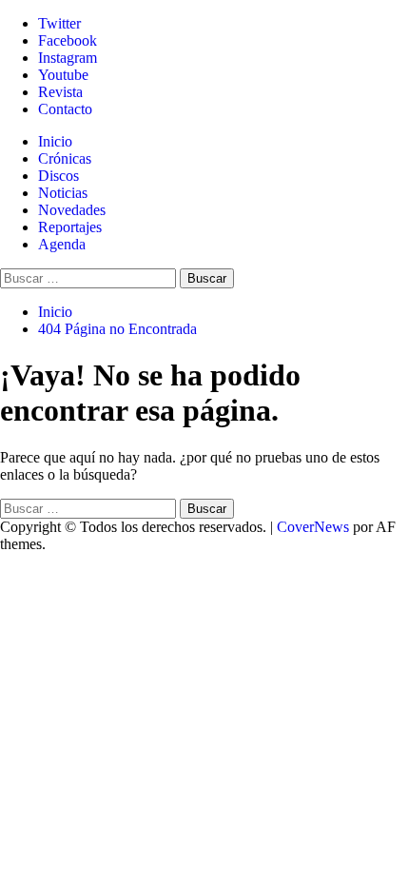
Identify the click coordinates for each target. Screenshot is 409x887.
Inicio (55, 141)
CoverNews (313, 527)
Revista (60, 92)
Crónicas (64, 158)
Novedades (72, 210)
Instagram (67, 57)
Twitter (59, 23)
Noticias (63, 193)
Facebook (67, 40)
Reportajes (70, 227)
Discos (58, 176)
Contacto (65, 109)
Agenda (62, 244)
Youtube (63, 75)
